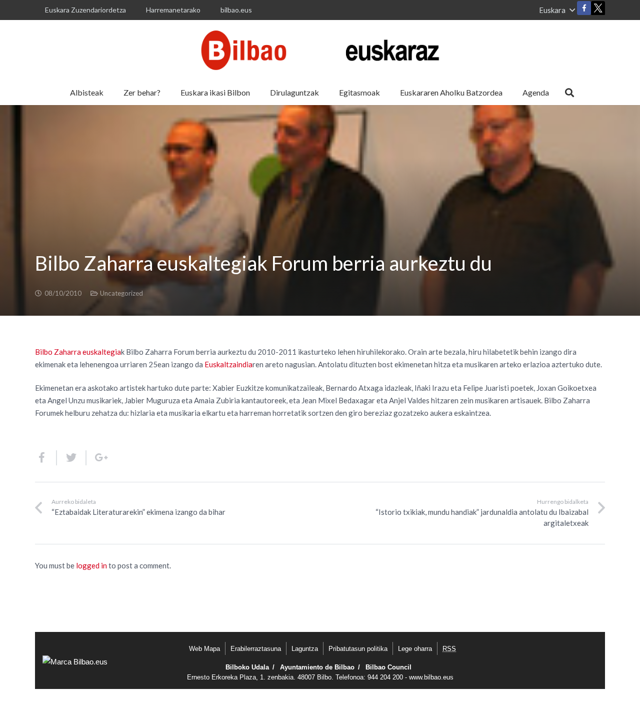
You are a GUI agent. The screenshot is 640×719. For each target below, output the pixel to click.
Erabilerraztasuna (255, 648)
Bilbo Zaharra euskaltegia (78, 351)
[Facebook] (584, 8)
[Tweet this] (71, 457)
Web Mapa (204, 648)
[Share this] (46, 457)
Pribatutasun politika (358, 648)
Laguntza (305, 648)
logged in (91, 565)
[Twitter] (598, 10)
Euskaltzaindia (228, 364)
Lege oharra (415, 648)
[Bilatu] (569, 92)
